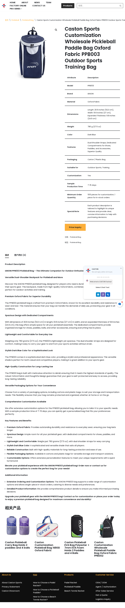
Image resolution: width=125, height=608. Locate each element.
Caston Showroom (11, 590)
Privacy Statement (11, 586)
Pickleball (15, 20)
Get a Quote (101, 595)
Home (12, 2)
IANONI (26, 605)
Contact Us (38, 5)
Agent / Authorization (106, 586)
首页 (6, 20)
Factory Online (18, 5)
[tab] (7, 255)
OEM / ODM (101, 582)
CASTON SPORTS (10, 605)
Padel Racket (70, 582)
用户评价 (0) (20, 255)
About (24, 2)
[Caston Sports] (4, 6)
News (37, 2)
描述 (7, 255)
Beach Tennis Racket (74, 590)
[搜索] (120, 5)
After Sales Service (105, 590)
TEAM (48, 2)
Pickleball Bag (28, 20)
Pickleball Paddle (72, 586)
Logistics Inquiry (103, 599)
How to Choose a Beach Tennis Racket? (44, 598)
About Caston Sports (12, 582)
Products (67, 5)
